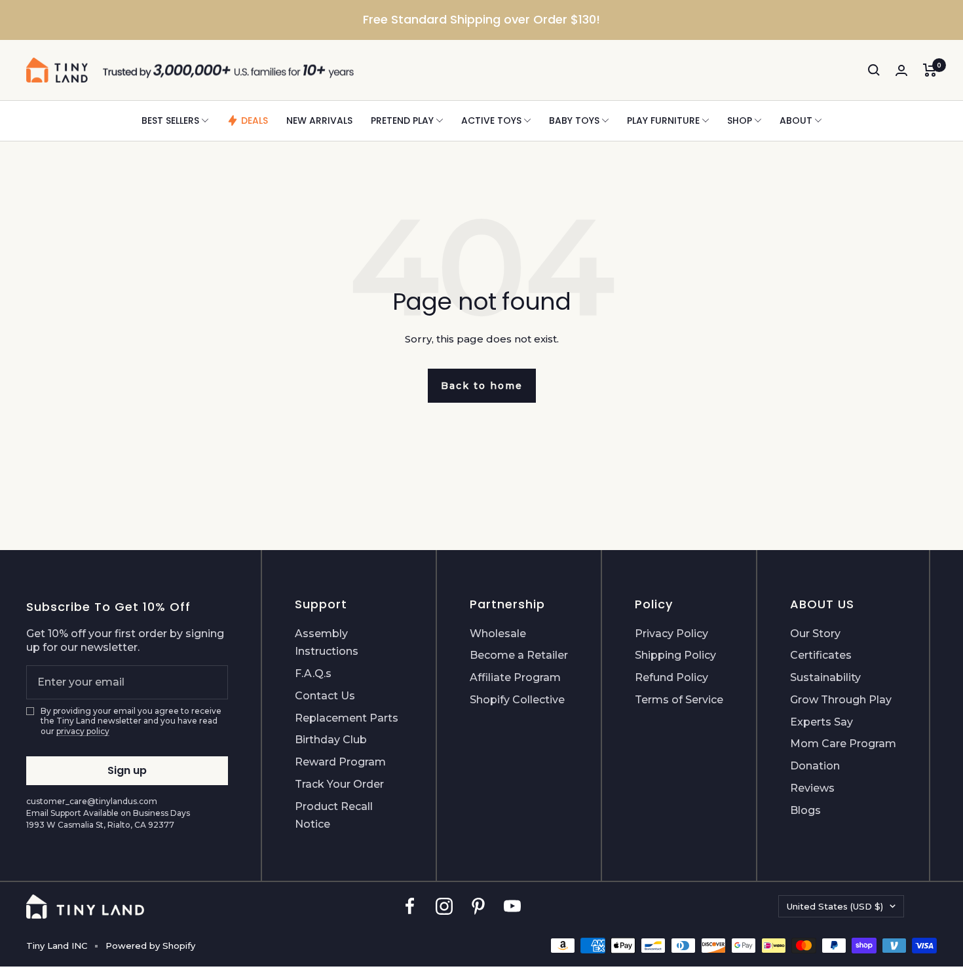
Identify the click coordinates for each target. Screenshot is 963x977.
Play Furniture (663, 120)
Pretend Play (402, 120)
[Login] (901, 70)
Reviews (812, 788)
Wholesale (498, 633)
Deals (254, 120)
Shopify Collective (517, 699)
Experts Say (821, 722)
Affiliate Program (515, 677)
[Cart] (930, 70)
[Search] (874, 70)
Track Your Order (339, 784)
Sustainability (825, 677)
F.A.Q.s (313, 673)
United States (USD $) (835, 906)
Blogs (805, 810)
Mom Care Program (843, 743)
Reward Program (340, 762)
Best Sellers (170, 120)
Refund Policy (671, 677)
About (796, 120)
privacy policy (82, 731)
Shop (739, 120)
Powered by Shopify (150, 945)
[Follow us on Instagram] (444, 907)
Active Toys (491, 120)
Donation (815, 766)
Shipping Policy (675, 655)
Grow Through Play (841, 699)
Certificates (821, 655)
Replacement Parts (346, 718)
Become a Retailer (519, 655)
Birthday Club (331, 739)
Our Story (815, 633)
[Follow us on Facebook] (410, 907)
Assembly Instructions (326, 642)
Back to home (482, 386)
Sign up (127, 770)
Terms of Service (679, 699)
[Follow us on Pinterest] (478, 907)
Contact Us (325, 696)
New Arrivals (319, 120)
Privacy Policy (671, 633)
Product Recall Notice (334, 815)
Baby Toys (574, 120)
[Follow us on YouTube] (512, 907)
